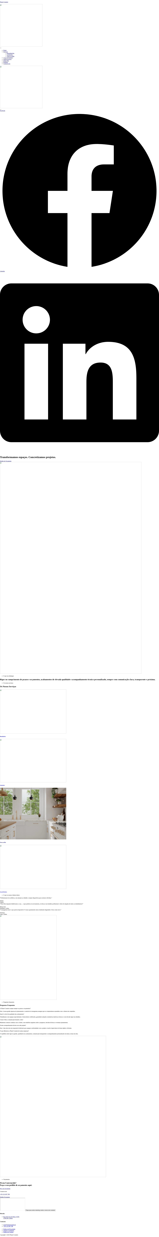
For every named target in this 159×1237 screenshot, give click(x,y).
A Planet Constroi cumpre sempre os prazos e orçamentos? (15, 1008)
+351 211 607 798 (5, 1194)
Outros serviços (7, 59)
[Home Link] (21, 107)
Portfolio (5, 62)
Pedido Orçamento (5, 1197)
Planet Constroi (4, 2)
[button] (79, 1008)
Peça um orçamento (5, 1188)
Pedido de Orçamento (5, 461)
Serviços (5, 52)
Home (5, 50)
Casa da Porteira (3, 891)
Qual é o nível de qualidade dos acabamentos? (12, 1014)
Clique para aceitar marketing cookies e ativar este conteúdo (40, 1210)
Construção (10, 54)
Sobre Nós (6, 60)
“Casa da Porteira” (8, 57)
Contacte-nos (6, 63)
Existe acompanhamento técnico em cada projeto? (13, 1025)
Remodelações (10, 53)
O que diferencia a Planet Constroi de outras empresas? (14, 1031)
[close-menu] (0, 109)
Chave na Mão (10, 56)
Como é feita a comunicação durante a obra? (11, 1019)
